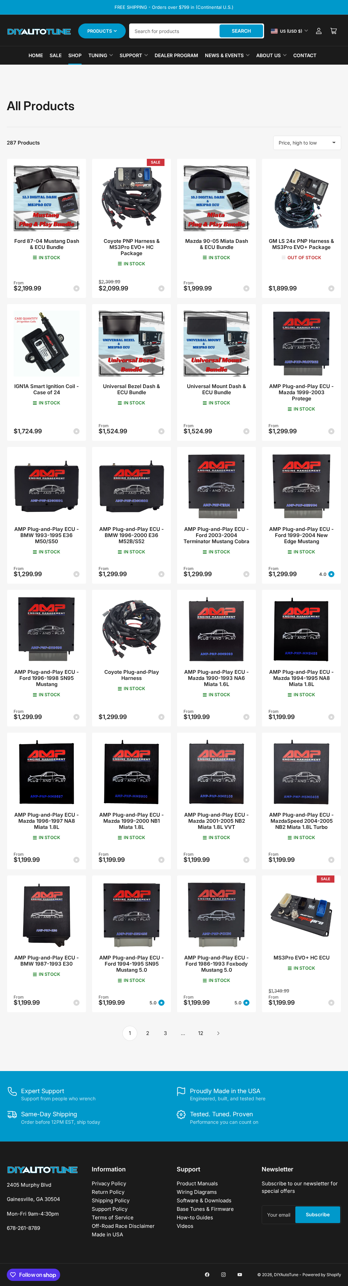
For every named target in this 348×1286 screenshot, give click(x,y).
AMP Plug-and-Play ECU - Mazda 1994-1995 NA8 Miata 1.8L (301, 678)
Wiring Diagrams (197, 1192)
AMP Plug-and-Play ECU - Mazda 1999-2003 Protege (301, 392)
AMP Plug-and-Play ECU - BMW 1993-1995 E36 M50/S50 (46, 535)
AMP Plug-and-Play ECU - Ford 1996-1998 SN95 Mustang (46, 678)
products (99, 31)
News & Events (224, 55)
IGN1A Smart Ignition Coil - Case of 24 (46, 389)
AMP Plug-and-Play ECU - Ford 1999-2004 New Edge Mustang (301, 535)
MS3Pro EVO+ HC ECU (302, 957)
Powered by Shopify (321, 1274)
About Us (268, 55)
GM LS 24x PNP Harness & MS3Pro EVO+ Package (301, 244)
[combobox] (196, 30)
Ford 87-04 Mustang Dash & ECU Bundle (46, 244)
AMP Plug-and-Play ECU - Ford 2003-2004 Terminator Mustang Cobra (216, 535)
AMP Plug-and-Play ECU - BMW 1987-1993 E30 (46, 960)
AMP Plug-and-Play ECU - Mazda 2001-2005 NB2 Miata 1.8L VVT (216, 821)
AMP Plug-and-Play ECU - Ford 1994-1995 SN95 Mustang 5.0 (131, 963)
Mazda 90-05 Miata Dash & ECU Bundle (216, 244)
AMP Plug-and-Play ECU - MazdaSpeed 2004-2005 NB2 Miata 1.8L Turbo (301, 821)
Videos (185, 1226)
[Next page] (218, 1033)
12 (200, 1033)
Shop (75, 55)
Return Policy (108, 1192)
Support (131, 55)
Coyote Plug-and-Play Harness (131, 675)
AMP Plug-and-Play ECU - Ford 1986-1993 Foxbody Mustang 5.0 (216, 963)
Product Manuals (197, 1183)
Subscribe (318, 1214)
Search (241, 31)
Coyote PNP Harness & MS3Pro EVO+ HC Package (132, 247)
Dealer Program (176, 55)
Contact (304, 55)
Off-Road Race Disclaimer (123, 1226)
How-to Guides (195, 1217)
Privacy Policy (109, 1183)
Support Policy (109, 1209)
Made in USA (107, 1234)
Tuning (97, 55)
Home (36, 55)
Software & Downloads (204, 1200)
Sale (56, 55)
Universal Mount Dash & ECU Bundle (216, 389)
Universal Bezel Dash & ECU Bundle (131, 389)
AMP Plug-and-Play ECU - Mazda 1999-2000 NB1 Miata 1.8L (131, 821)
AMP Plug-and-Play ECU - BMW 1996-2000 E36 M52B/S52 (131, 535)
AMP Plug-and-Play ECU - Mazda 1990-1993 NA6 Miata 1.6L (216, 678)
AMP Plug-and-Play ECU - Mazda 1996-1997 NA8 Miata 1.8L (46, 821)
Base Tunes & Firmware (205, 1209)
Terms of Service (113, 1217)
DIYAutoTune (286, 1274)
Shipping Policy (110, 1200)
